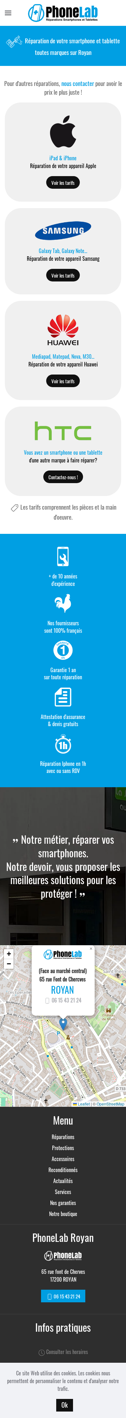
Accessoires (63, 1159)
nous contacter (77, 83)
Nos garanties (63, 1203)
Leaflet (83, 1103)
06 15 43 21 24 (65, 1000)
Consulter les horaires (66, 1352)
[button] (63, 1024)
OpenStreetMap (110, 1103)
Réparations (63, 1137)
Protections (63, 1148)
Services (63, 1192)
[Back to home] (63, 13)
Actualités (63, 1181)
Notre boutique (63, 1214)
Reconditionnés (63, 1170)
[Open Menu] (8, 13)
